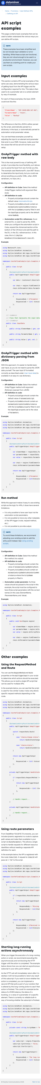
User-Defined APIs (26, 11)
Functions (14, 11)
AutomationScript (25, 201)
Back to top (36, 1082)
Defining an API (12, 13)
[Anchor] (29, 76)
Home (7, 11)
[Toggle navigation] (37, 3)
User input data (30, 373)
